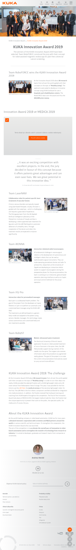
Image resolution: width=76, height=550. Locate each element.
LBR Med (22, 388)
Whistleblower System (45, 523)
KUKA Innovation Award (17, 41)
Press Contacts (6, 502)
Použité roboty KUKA (44, 499)
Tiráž (38, 545)
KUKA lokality (42, 515)
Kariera (41, 510)
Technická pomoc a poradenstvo (11, 497)
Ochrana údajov (47, 545)
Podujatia (41, 512)
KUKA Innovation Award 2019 (37, 41)
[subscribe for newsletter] (67, 484)
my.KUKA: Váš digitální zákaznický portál (13, 510)
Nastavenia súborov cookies (61, 545)
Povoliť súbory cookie (38, 138)
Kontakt (5, 499)
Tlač (40, 517)
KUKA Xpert (6, 512)
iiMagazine (42, 520)
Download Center (7, 515)
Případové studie (43, 497)
